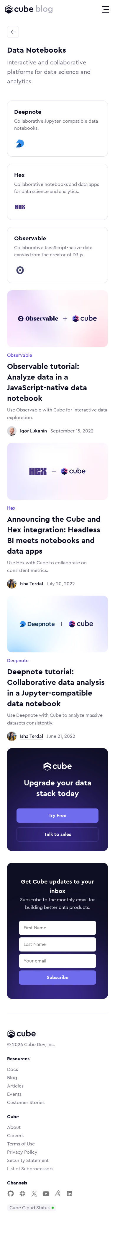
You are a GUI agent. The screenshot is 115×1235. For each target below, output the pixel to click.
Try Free (57, 815)
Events (14, 1094)
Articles (15, 1086)
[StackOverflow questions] (57, 1193)
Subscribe (57, 977)
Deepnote (27, 112)
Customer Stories (26, 1102)
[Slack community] (22, 1193)
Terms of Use (21, 1144)
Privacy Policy (22, 1152)
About (14, 1127)
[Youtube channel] (46, 1193)
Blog (12, 1077)
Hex (19, 175)
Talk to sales (57, 834)
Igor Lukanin (33, 431)
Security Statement (28, 1160)
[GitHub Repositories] (10, 1193)
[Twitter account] (34, 1193)
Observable (30, 239)
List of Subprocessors (30, 1168)
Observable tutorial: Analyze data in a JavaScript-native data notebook (47, 382)
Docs (12, 1069)
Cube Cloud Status (29, 1207)
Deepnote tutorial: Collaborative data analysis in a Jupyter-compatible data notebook (56, 688)
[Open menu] (105, 9)
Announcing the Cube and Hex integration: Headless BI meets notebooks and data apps (54, 535)
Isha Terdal (31, 583)
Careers (15, 1135)
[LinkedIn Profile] (69, 1193)
